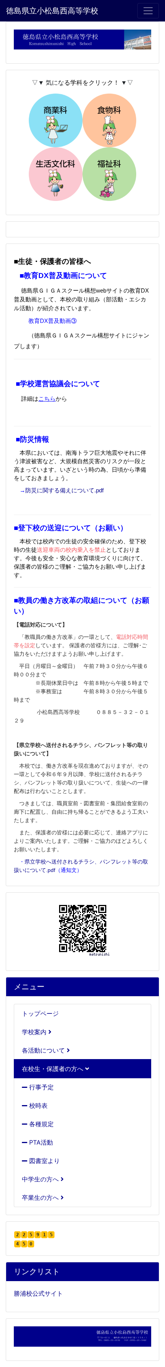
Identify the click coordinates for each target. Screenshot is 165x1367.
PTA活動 (40, 1142)
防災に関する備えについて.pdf (64, 490)
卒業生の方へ (41, 1197)
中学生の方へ (41, 1179)
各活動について (44, 1050)
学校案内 (35, 1032)
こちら (47, 399)
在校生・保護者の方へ (53, 1069)
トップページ (40, 1013)
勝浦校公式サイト (38, 1293)
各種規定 (40, 1124)
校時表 (37, 1105)
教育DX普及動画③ (52, 321)
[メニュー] (148, 10)
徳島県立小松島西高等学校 (52, 10)
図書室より (43, 1161)
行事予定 (40, 1087)
